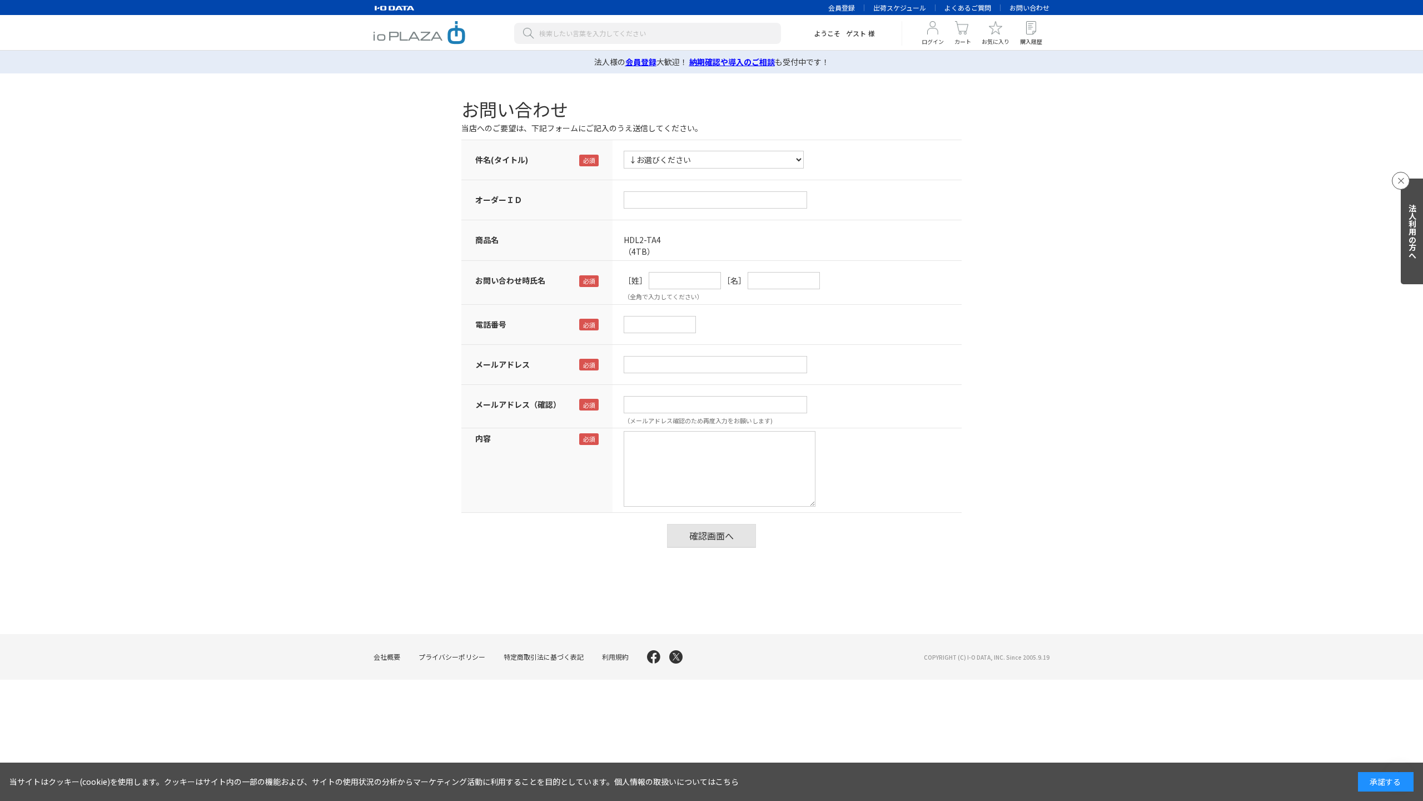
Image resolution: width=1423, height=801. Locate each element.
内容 (483, 438)
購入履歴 (1031, 41)
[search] (531, 33)
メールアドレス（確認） (518, 404)
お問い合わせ (1029, 7)
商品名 (487, 239)
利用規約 (615, 656)
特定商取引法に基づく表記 (544, 656)
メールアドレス (502, 364)
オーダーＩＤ (498, 199)
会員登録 (841, 7)
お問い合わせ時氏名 (510, 280)
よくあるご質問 (967, 7)
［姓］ (635, 280)
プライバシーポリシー (452, 656)
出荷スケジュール (899, 7)
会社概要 (387, 656)
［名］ (734, 280)
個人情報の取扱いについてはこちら (676, 781)
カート (962, 41)
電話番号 (490, 324)
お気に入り (995, 41)
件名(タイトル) (501, 159)
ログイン (933, 41)
